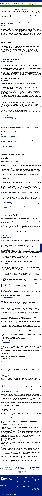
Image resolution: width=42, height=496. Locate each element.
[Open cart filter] (41, 4)
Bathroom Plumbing (26, 483)
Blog (16, 483)
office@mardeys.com (38, 486)
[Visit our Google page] (32, 4)
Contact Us (17, 486)
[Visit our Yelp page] (34, 3)
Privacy (13, 494)
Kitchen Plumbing (26, 484)
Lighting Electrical (26, 486)
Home (17, 479)
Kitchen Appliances (26, 479)
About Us (27, 1)
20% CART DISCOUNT (41, 248)
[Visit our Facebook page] (32, 3)
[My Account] (39, 4)
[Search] (30, 4)
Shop (16, 484)
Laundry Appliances (26, 481)
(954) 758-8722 (37, 481)
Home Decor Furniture (26, 488)
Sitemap (17, 494)
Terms (15, 494)
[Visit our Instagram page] (35, 3)
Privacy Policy (18, 488)
